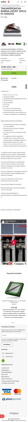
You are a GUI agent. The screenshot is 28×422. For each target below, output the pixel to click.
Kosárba (14, 73)
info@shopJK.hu (9, 353)
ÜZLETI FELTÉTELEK (6, 379)
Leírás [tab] (14, 86)
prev (1, 289)
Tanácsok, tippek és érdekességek (10, 381)
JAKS (5, 17)
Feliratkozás (6, 344)
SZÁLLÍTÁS (4, 374)
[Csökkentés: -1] (18, 68)
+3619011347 (9, 356)
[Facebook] (3, 360)
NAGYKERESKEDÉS (6, 372)
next (26, 289)
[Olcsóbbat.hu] (14, 413)
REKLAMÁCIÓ (5, 377)
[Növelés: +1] (25, 68)
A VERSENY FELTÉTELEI (7, 383)
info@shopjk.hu (5, 370)
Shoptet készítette (15, 419)
